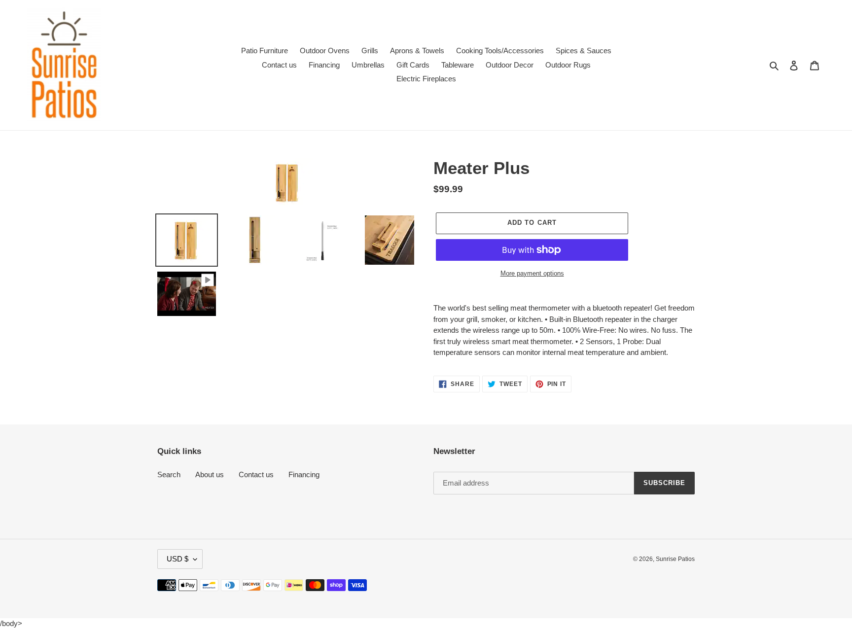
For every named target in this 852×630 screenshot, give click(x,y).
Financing (304, 474)
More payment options (532, 273)
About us (209, 474)
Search (168, 474)
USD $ (177, 559)
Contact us (256, 474)
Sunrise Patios (675, 559)
